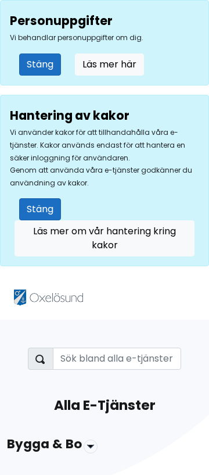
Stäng (40, 64)
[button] (104, 446)
